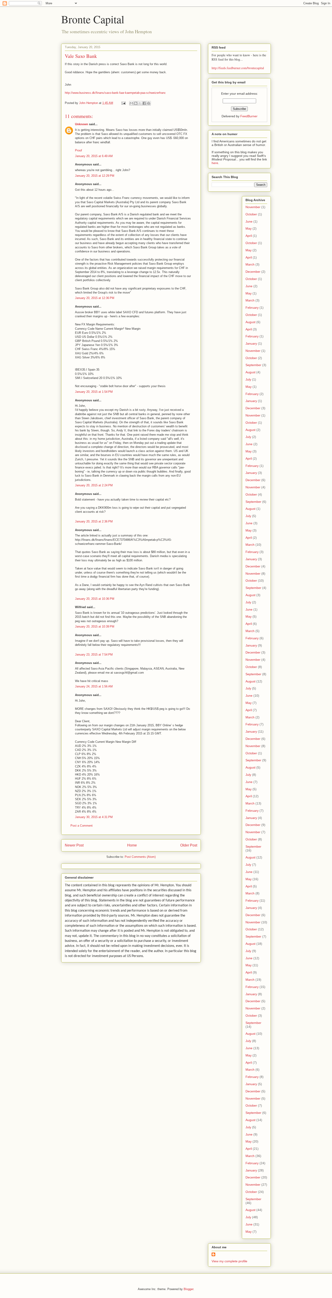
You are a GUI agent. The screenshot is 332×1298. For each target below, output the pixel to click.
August (250, 322)
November (252, 207)
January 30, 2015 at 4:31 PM (94, 817)
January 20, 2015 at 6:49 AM (94, 156)
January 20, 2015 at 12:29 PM (94, 175)
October (251, 214)
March (250, 264)
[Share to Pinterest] (148, 103)
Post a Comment (81, 825)
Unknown (81, 124)
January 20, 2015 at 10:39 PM (94, 626)
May (248, 228)
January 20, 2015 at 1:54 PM (94, 391)
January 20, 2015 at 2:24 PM (94, 485)
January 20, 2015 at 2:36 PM (94, 521)
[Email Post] (123, 103)
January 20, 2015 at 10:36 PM (94, 598)
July (248, 379)
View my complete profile (229, 1261)
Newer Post (74, 845)
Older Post (188, 845)
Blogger (188, 1289)
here (215, 163)
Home (132, 845)
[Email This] (131, 103)
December (252, 271)
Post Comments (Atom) (140, 856)
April (248, 235)
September (253, 365)
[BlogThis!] (135, 103)
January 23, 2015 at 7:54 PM (94, 654)
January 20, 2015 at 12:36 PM (94, 298)
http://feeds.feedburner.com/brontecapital (238, 68)
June (249, 221)
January (251, 343)
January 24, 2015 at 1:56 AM (94, 686)
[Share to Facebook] (144, 103)
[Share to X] (140, 103)
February (252, 307)
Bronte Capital (92, 19)
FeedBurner (248, 116)
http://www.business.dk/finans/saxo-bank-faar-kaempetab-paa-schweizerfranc (115, 92)
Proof (78, 150)
